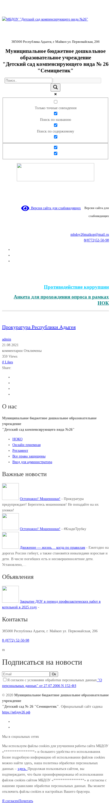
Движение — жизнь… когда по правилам (52, 548)
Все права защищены (28, 456)
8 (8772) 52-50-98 (15, 640)
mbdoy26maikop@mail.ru (89, 235)
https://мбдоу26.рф (16, 712)
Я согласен (10, 801)
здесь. (23, 769)
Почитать (26, 801)
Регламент (20, 451)
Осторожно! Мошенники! (40, 499)
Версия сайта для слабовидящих (55, 208)
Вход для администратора (32, 462)
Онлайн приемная (26, 445)
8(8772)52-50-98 (96, 240)
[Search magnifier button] (55, 88)
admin (6, 339)
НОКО (17, 439)
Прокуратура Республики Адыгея (39, 327)
